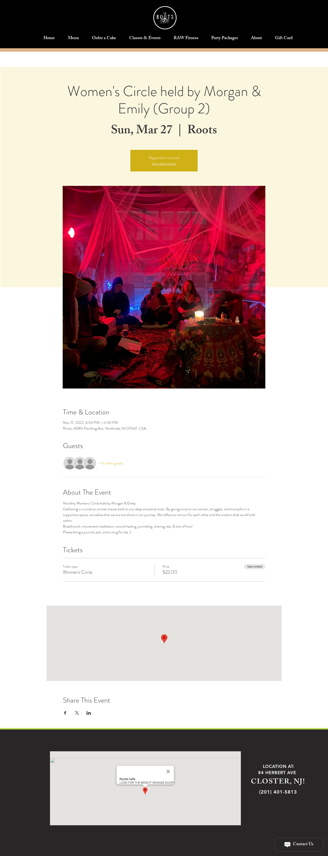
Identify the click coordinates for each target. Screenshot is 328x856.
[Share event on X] (77, 713)
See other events (164, 163)
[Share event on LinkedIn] (88, 713)
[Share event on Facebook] (65, 713)
